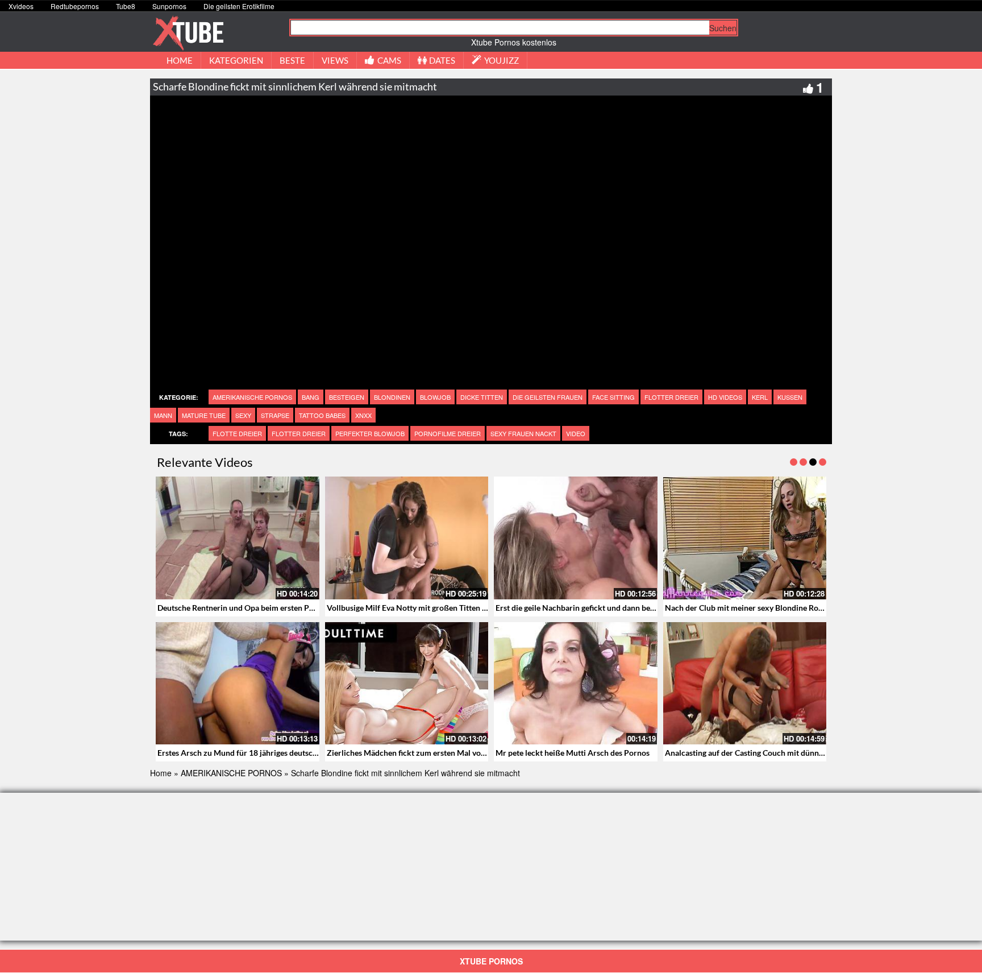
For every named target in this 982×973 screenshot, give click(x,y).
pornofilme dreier (447, 433)
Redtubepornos (75, 6)
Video (575, 433)
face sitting (613, 396)
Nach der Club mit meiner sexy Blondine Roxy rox (753, 607)
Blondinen (392, 396)
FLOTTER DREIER (671, 396)
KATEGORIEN (236, 60)
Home (161, 773)
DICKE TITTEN (481, 396)
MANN (163, 415)
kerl (760, 396)
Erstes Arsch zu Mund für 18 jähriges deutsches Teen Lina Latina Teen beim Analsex (303, 752)
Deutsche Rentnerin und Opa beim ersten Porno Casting (255, 607)
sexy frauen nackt (523, 433)
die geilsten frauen (547, 396)
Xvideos (21, 6)
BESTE (292, 60)
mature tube (204, 415)
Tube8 (125, 6)
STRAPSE (275, 415)
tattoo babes (322, 415)
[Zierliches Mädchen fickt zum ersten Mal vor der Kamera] (407, 683)
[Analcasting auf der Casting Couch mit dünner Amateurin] (745, 683)
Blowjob (435, 396)
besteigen (346, 396)
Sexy (243, 415)
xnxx (363, 415)
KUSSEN (789, 396)
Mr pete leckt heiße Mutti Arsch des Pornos (573, 752)
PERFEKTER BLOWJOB (370, 433)
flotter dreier (299, 433)
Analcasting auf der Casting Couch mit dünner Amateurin (765, 752)
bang (310, 396)
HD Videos (725, 396)
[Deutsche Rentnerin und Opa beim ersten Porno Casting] (237, 538)
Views (335, 60)
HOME (180, 60)
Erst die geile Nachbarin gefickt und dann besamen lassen (596, 607)
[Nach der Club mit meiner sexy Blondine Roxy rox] (745, 538)
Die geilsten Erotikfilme (238, 6)
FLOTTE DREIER (237, 433)
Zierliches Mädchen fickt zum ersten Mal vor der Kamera (427, 752)
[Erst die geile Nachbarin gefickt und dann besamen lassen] (576, 538)
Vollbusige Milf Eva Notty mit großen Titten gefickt (416, 607)
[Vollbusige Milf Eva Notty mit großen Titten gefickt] (407, 538)
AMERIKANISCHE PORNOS (252, 396)
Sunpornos (169, 6)
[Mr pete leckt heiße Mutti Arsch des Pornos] (576, 683)
